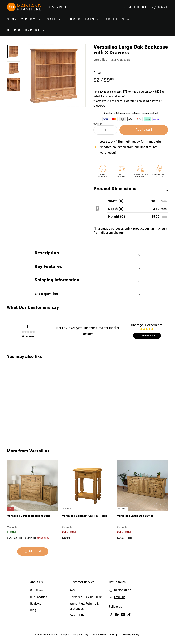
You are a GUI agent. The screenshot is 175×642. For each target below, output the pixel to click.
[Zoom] (54, 75)
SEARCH (59, 7)
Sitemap (113, 634)
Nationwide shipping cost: (107, 92)
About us (116, 19)
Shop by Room (22, 19)
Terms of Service (99, 634)
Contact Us (77, 615)
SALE (52, 19)
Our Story (36, 590)
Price (97, 73)
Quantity (97, 124)
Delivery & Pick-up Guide (86, 597)
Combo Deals (82, 19)
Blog (33, 610)
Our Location (38, 597)
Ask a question (46, 294)
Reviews (35, 604)
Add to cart (20, 431)
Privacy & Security (80, 634)
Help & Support (24, 30)
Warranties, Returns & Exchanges (84, 606)
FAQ (72, 590)
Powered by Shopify (130, 634)
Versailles (100, 60)
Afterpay (65, 634)
